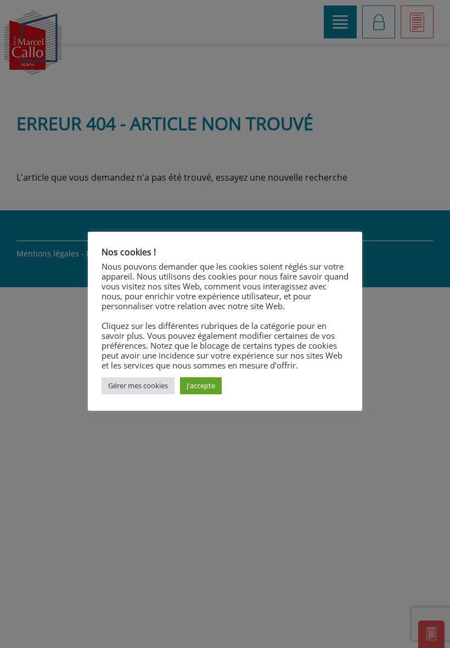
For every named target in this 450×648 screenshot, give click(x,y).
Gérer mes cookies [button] (138, 385)
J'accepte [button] (201, 385)
